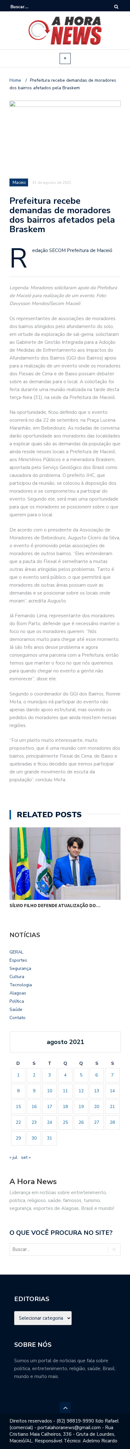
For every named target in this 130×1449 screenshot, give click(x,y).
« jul (13, 1157)
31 (49, 1138)
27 (96, 1122)
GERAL (16, 952)
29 (18, 1138)
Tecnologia (20, 985)
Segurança (20, 968)
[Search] (116, 7)
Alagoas (17, 993)
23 (34, 1122)
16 (34, 1107)
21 (112, 1107)
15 (18, 1107)
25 (65, 1122)
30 (34, 1138)
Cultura (16, 977)
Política (16, 1001)
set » (26, 1157)
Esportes (18, 960)
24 (49, 1122)
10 (49, 1091)
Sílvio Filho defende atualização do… (54, 905)
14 (112, 1091)
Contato (17, 1018)
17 (49, 1107)
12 (81, 1091)
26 (81, 1122)
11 (65, 1091)
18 (65, 1107)
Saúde (15, 1009)
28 (112, 1122)
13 (96, 1091)
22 (18, 1122)
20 (96, 1107)
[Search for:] (29, 7)
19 (81, 1107)
